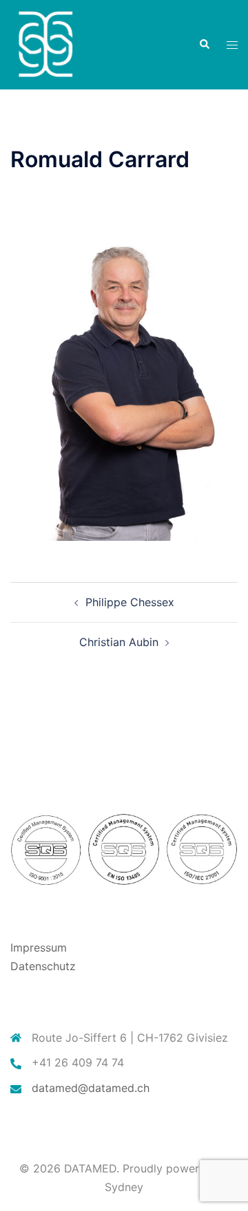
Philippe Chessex (129, 602)
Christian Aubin (118, 642)
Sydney (124, 1187)
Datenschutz (43, 966)
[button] (203, 44)
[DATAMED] (44, 43)
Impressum (38, 947)
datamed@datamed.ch (90, 1088)
